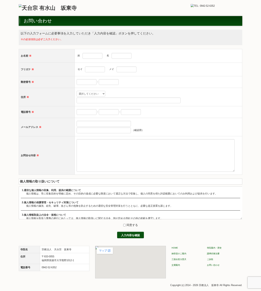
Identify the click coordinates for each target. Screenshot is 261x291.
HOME (175, 248)
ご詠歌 (210, 259)
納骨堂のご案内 (179, 253)
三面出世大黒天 (179, 259)
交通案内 (176, 265)
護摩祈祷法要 (213, 253)
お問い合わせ (213, 265)
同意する (132, 225)
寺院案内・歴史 (214, 248)
